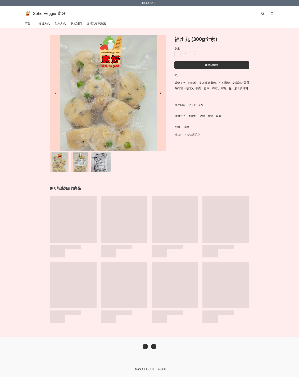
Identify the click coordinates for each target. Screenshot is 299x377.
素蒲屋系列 (193, 134)
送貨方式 (44, 23)
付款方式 (60, 23)
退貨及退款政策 (96, 23)
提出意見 (162, 369)
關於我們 (76, 23)
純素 (179, 134)
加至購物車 (212, 65)
